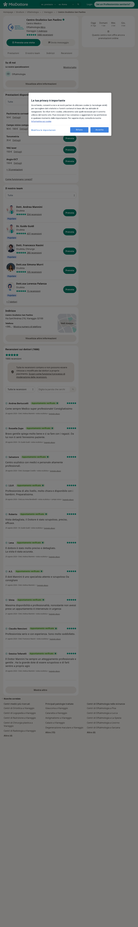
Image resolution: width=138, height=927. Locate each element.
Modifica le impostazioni (43, 130)
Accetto (100, 130)
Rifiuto (79, 130)
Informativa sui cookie (41, 121)
